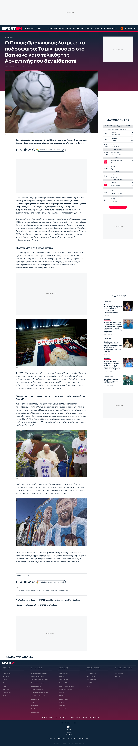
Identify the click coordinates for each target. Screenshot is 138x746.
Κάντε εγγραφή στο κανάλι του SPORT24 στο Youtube (36, 605)
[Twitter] (20, 149)
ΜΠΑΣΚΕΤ (107, 301)
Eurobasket (35, 712)
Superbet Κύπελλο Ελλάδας (40, 679)
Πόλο (4, 686)
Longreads (62, 708)
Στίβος (5, 696)
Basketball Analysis (65, 689)
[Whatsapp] (33, 149)
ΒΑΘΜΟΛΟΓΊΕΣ (112, 28)
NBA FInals (34, 705)
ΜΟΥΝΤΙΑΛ (45, 590)
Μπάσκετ (42, 28)
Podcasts (62, 705)
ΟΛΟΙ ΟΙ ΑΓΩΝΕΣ (118, 207)
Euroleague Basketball (125, 28)
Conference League (37, 689)
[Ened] (69, 734)
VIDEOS (76, 28)
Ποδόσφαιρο (30, 28)
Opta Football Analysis (66, 686)
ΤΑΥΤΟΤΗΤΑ (43, 717)
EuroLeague (35, 699)
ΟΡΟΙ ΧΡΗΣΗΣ (76, 717)
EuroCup (34, 708)
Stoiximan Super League (39, 673)
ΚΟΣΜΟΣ (54, 590)
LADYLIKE (80, 738)
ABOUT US (53, 717)
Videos (61, 676)
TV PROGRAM (99, 28)
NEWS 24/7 (62, 738)
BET (55, 28)
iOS (119, 676)
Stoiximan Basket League (39, 692)
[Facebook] (16, 149)
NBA (32, 702)
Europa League (36, 686)
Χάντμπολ (6, 689)
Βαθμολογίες (63, 679)
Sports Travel (63, 699)
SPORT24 (53, 738)
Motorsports (7, 692)
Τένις (4, 683)
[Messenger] (25, 149)
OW (87, 738)
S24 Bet (61, 692)
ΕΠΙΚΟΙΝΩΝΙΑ (64, 717)
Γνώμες (61, 702)
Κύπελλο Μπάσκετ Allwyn (39, 696)
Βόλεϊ (5, 679)
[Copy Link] (29, 149)
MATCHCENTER (65, 28)
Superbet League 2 (37, 676)
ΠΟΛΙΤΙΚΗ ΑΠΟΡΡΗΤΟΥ (91, 717)
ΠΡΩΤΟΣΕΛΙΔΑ (86, 28)
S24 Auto (62, 696)
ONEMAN (71, 738)
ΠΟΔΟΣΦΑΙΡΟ (108, 376)
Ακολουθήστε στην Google (26, 600)
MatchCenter (63, 673)
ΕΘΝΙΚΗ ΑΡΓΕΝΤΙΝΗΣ (33, 590)
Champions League (37, 683)
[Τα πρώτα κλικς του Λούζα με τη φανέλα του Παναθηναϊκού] (128, 380)
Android (120, 673)
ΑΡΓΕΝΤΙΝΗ (20, 590)
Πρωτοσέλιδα (63, 683)
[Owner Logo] (69, 727)
